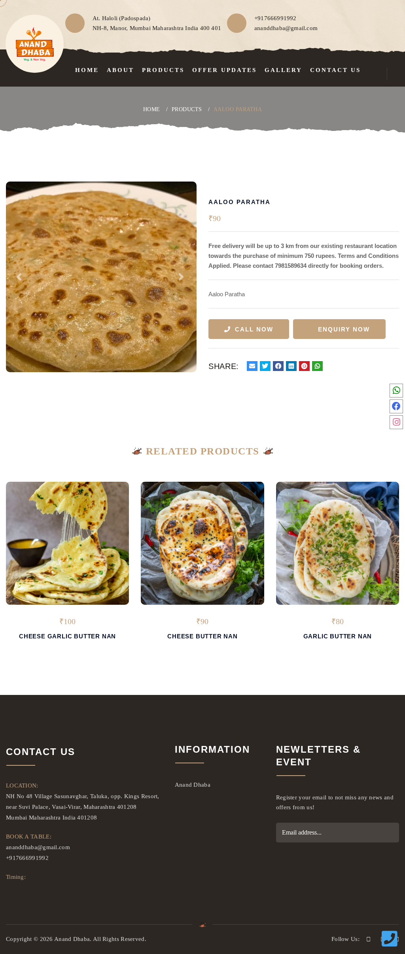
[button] (20, 277)
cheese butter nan (202, 636)
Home (87, 70)
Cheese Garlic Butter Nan (67, 636)
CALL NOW (254, 329)
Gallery (283, 70)
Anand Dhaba (192, 785)
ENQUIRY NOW (344, 329)
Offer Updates (224, 70)
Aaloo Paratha (238, 109)
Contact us (335, 70)
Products (163, 70)
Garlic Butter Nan (337, 636)
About (120, 70)
